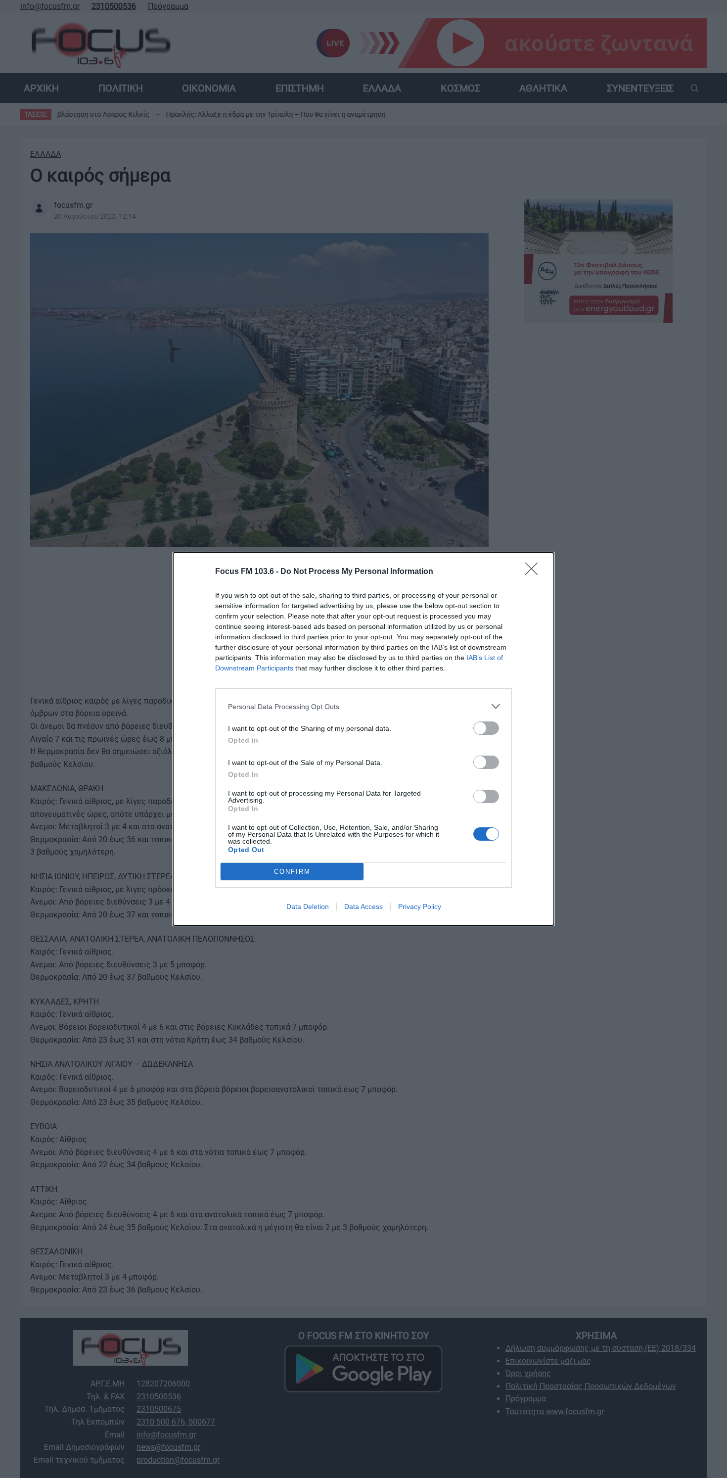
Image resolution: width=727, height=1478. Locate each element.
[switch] (486, 728)
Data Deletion (307, 906)
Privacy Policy (419, 906)
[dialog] (363, 739)
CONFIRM (292, 871)
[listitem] (363, 706)
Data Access (363, 906)
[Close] (534, 572)
